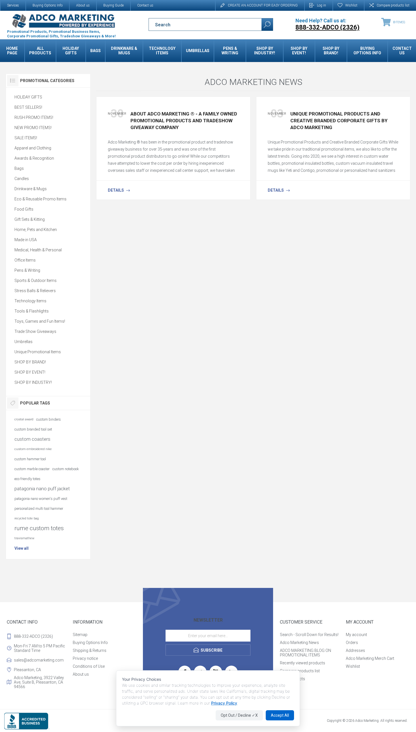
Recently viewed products (302, 663)
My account (356, 634)
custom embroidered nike (33, 449)
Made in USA (25, 239)
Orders (352, 642)
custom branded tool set (33, 429)
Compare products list (393, 5)
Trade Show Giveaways (35, 331)
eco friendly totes (27, 479)
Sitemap (80, 634)
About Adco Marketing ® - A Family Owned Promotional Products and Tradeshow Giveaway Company (183, 120)
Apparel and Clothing (32, 148)
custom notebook (65, 469)
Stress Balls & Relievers (35, 290)
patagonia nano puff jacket (42, 488)
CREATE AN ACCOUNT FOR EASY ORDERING (263, 5)
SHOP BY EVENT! (29, 372)
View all (21, 548)
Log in (321, 5)
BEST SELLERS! (28, 107)
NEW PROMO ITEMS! (33, 127)
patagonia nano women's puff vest (40, 498)
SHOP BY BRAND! (30, 362)
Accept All (280, 715)
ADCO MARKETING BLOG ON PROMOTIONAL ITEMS (305, 652)
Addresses (355, 650)
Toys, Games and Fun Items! (39, 321)
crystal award (23, 419)
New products (292, 679)
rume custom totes (39, 528)
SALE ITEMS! (25, 138)
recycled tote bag (26, 518)
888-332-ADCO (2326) (33, 636)
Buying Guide (113, 5)
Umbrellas (23, 341)
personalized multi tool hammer (38, 508)
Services (13, 5)
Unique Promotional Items (37, 352)
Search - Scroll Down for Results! (309, 634)
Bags (19, 168)
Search (267, 24)
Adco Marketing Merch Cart (370, 658)
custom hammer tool (30, 459)
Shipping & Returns (89, 650)
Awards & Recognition (34, 158)
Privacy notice (85, 658)
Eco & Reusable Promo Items (40, 199)
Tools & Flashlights (31, 311)
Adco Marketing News (299, 642)
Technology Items (30, 301)
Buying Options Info (48, 5)
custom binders (48, 419)
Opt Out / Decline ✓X (239, 715)
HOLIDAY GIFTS (28, 97)
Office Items (25, 260)
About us (83, 5)
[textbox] (200, 24)
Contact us (145, 5)
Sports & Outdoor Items (35, 280)
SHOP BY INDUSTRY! (33, 382)
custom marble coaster (32, 469)
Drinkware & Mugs (30, 189)
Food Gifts (23, 209)
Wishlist (353, 666)
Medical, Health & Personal (38, 250)
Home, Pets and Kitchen (35, 229)
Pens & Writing (27, 270)
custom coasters (32, 439)
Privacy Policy (224, 703)
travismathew (24, 538)
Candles (21, 178)
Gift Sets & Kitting (29, 219)
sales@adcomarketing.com (39, 660)
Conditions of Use (89, 666)
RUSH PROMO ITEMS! (33, 117)
